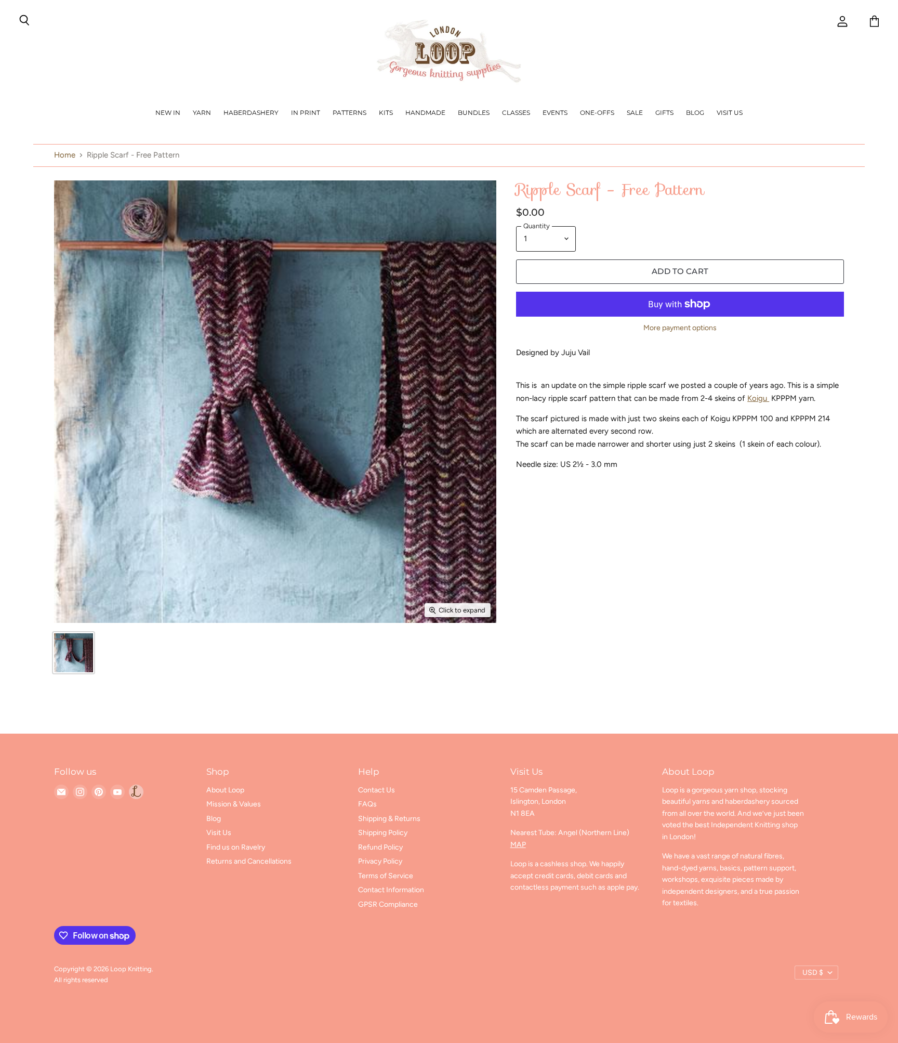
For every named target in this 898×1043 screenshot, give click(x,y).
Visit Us (730, 112)
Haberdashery (251, 112)
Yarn (202, 112)
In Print (305, 112)
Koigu (758, 398)
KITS (386, 112)
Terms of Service (385, 875)
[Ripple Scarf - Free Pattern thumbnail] (73, 652)
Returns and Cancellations (249, 861)
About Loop (225, 790)
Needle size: (538, 464)
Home (64, 155)
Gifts (664, 112)
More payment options (680, 328)
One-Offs (597, 112)
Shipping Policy (382, 832)
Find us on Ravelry (235, 847)
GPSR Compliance (388, 904)
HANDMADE (425, 112)
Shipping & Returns (389, 818)
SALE (635, 112)
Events (555, 112)
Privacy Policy (380, 861)
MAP (518, 844)
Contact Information (391, 889)
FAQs (367, 804)
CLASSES (516, 112)
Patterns (349, 112)
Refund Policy (380, 847)
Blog (695, 112)
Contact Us (376, 790)
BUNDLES (474, 112)
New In (167, 112)
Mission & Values (233, 804)
